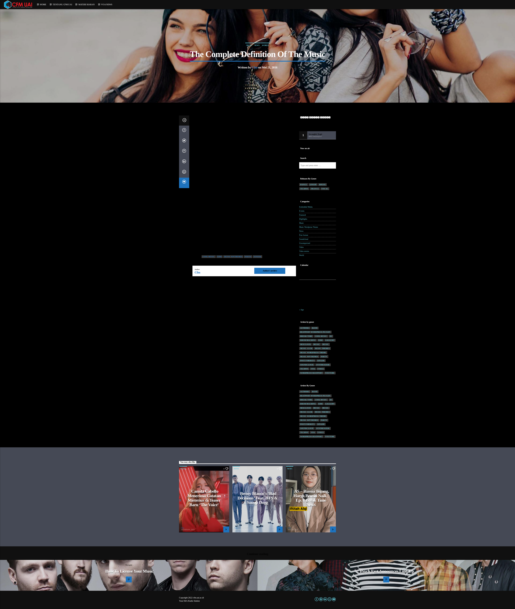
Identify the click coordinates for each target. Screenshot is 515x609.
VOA (313, 369)
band (314, 328)
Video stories (304, 251)
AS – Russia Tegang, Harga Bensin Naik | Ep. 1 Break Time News (311, 498)
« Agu (301, 310)
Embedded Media (305, 207)
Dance (303, 185)
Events (301, 211)
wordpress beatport (311, 373)
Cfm (254, 67)
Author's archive (270, 271)
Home (43, 4)
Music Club (306, 348)
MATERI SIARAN (86, 4)
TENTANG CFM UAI (62, 4)
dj (331, 336)
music (316, 344)
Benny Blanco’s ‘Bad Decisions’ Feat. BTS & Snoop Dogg (257, 498)
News (257, 45)
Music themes (322, 348)
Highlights (303, 219)
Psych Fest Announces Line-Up (387, 571)
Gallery (329, 340)
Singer (257, 257)
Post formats (307, 361)
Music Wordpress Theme (308, 227)
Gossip (313, 185)
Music (249, 45)
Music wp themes (233, 257)
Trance (315, 189)
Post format (303, 235)
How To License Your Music (129, 571)
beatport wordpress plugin (315, 332)
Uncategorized (304, 243)
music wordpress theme (313, 353)
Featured (302, 215)
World (265, 45)
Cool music (209, 257)
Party (248, 257)
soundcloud (307, 365)
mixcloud (305, 344)
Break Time (306, 336)
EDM (219, 257)
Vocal (324, 189)
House (322, 185)
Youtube (329, 373)
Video (301, 247)
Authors (304, 328)
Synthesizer (323, 365)
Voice (321, 369)
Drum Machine (308, 340)
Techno (304, 189)
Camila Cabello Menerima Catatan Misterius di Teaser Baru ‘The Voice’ (204, 498)
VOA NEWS (106, 4)
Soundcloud (303, 239)
